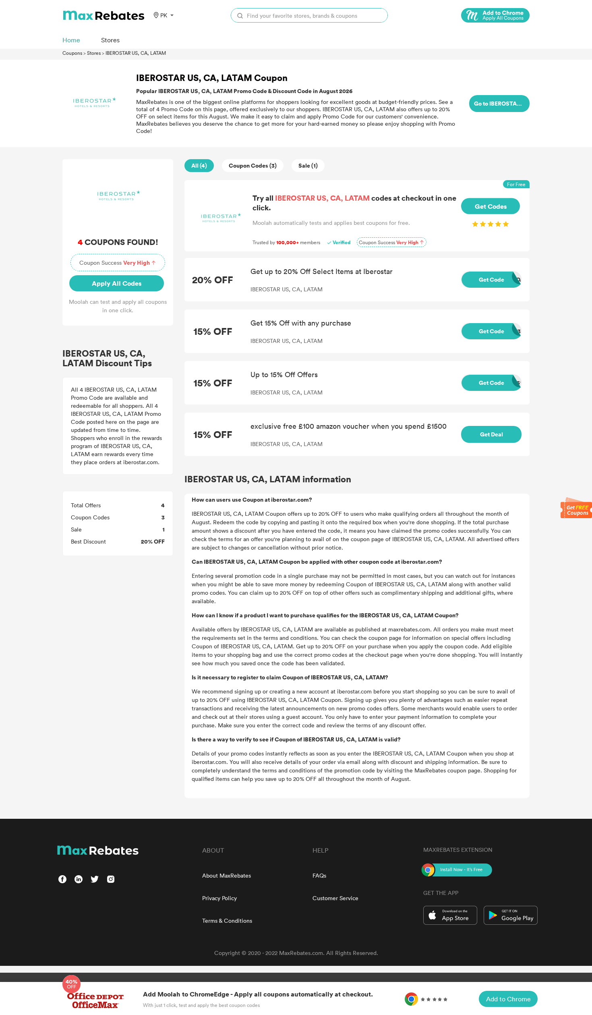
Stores (94, 52)
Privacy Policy (219, 898)
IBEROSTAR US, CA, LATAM (136, 52)
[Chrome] (495, 15)
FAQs (319, 875)
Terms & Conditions (227, 920)
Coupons (72, 52)
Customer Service (335, 898)
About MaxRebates (226, 875)
